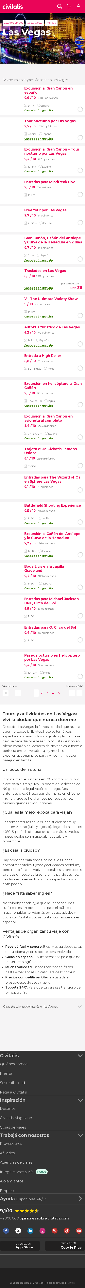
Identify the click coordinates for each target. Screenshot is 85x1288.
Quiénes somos (13, 1064)
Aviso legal (38, 1283)
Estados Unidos (13, 22)
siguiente (71, 693)
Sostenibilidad (12, 1082)
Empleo (7, 1190)
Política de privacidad (55, 1283)
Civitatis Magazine (16, 1117)
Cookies (71, 1282)
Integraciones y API (17, 1172)
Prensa (6, 1073)
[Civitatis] (13, 6)
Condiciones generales (20, 1283)
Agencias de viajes (16, 1162)
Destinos (7, 1108)
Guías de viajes (13, 1127)
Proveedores (11, 1143)
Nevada (51, 22)
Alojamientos (11, 1181)
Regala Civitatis (13, 1092)
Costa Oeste (34, 22)
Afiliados (7, 1153)
